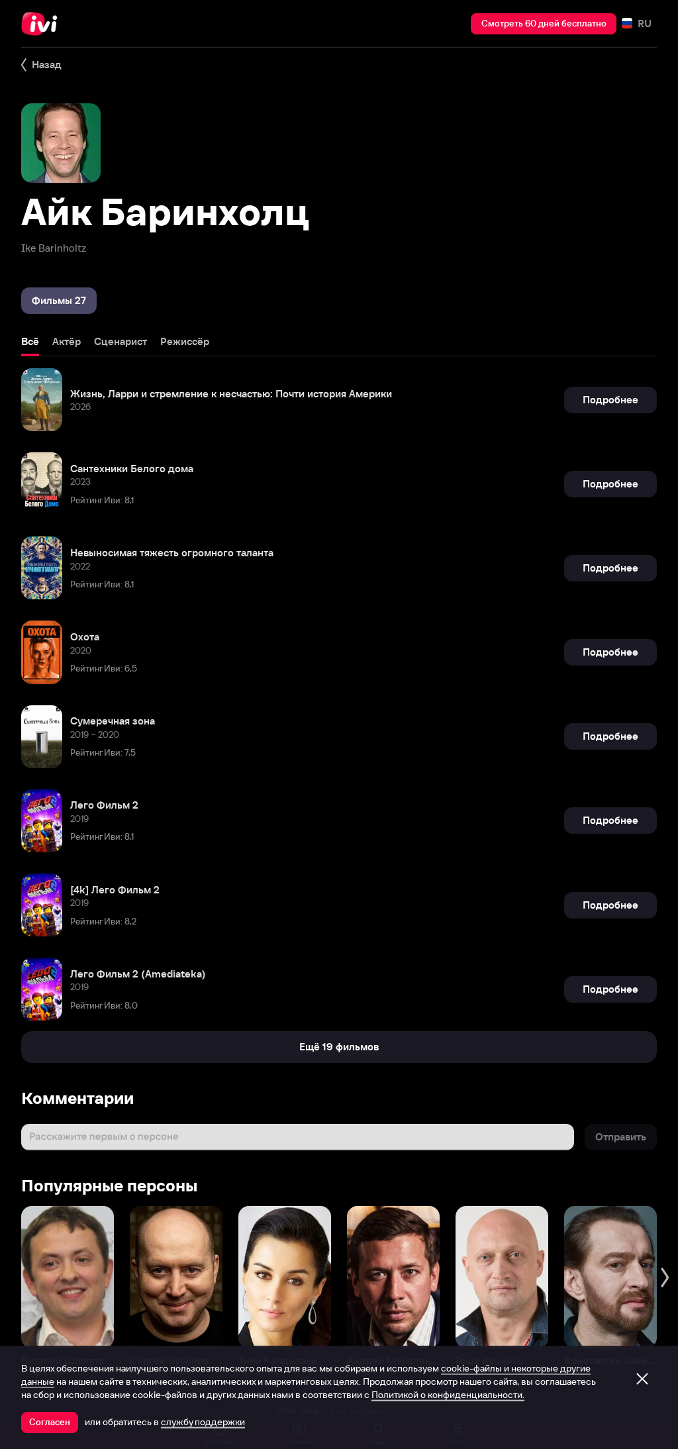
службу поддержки (203, 1422)
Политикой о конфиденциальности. (447, 1394)
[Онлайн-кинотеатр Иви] (43, 24)
